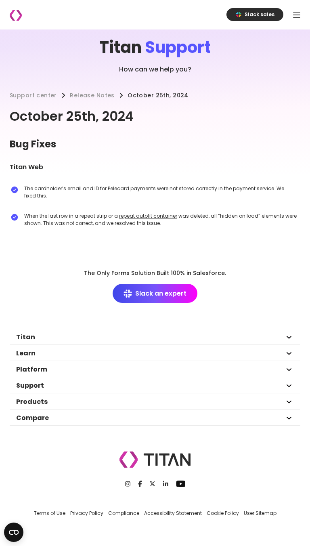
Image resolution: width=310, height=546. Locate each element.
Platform (31, 369)
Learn (26, 353)
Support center (33, 95)
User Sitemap (260, 513)
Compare (32, 417)
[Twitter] (152, 484)
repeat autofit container (148, 215)
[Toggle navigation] (296, 15)
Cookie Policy (223, 513)
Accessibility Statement (173, 513)
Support (30, 385)
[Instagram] (128, 484)
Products (32, 401)
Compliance (123, 513)
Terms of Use (49, 513)
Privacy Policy (86, 513)
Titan (25, 337)
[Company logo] (16, 15)
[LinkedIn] (166, 484)
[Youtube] (180, 484)
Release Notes (92, 95)
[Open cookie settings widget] (13, 532)
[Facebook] (140, 484)
